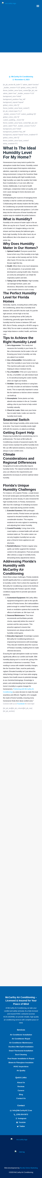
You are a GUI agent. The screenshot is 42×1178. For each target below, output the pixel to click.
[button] (38, 6)
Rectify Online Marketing (29, 1168)
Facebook (21, 704)
